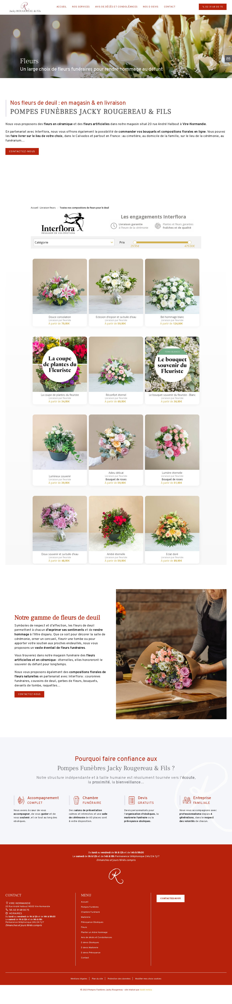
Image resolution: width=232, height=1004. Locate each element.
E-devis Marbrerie (89, 947)
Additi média (146, 990)
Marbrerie (85, 917)
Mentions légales (79, 979)
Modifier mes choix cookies (148, 979)
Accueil (62, 7)
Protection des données (119, 979)
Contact (170, 7)
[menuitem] (62, 7)
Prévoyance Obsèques (92, 922)
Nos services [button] (81, 7)
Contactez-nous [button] (170, 898)
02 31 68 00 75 (214, 7)
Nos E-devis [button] (151, 7)
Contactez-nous (22, 151)
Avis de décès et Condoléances (116, 7)
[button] (116, 878)
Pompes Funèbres (90, 907)
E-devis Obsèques (90, 942)
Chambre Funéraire (90, 912)
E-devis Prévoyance (90, 952)
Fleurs (84, 927)
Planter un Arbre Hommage (94, 932)
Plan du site (97, 979)
